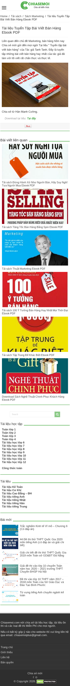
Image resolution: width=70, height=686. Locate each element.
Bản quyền (7, 662)
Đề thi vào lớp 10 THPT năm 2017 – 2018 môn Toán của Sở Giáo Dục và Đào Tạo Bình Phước (42, 582)
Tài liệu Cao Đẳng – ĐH (17, 493)
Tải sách (16, 16)
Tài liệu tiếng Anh (13, 496)
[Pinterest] (36, 677)
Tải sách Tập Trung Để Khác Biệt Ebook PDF (28, 355)
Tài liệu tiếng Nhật (14, 500)
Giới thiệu (7, 652)
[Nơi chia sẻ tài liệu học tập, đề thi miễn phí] (35, 5)
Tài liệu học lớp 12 (14, 462)
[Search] (57, 414)
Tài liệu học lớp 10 (14, 455)
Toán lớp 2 (9, 432)
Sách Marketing (34, 16)
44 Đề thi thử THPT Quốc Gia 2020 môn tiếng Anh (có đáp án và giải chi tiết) (42, 542)
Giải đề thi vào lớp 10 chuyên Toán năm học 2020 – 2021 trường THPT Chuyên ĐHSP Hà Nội (41, 568)
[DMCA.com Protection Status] (46, 681)
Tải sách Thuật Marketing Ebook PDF (23, 268)
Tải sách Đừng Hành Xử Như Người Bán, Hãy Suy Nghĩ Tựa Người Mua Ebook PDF (34, 184)
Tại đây (31, 118)
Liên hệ (5, 657)
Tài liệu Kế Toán (12, 487)
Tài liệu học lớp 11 (14, 458)
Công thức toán (12, 468)
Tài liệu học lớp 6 (13, 442)
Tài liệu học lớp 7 (13, 445)
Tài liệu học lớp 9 (13, 452)
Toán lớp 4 (9, 439)
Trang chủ (7, 647)
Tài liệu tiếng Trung (14, 506)
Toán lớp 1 (9, 429)
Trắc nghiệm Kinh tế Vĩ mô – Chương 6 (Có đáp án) (43, 528)
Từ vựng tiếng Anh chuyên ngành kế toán (42, 594)
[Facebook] (33, 677)
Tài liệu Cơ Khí (11, 490)
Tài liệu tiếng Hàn (13, 503)
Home (3, 16)
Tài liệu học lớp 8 (13, 449)
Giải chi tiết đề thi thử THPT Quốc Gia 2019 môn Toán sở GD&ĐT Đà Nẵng (43, 554)
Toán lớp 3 (9, 436)
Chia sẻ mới (35, 673)
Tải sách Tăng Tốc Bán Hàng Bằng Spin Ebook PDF (32, 227)
